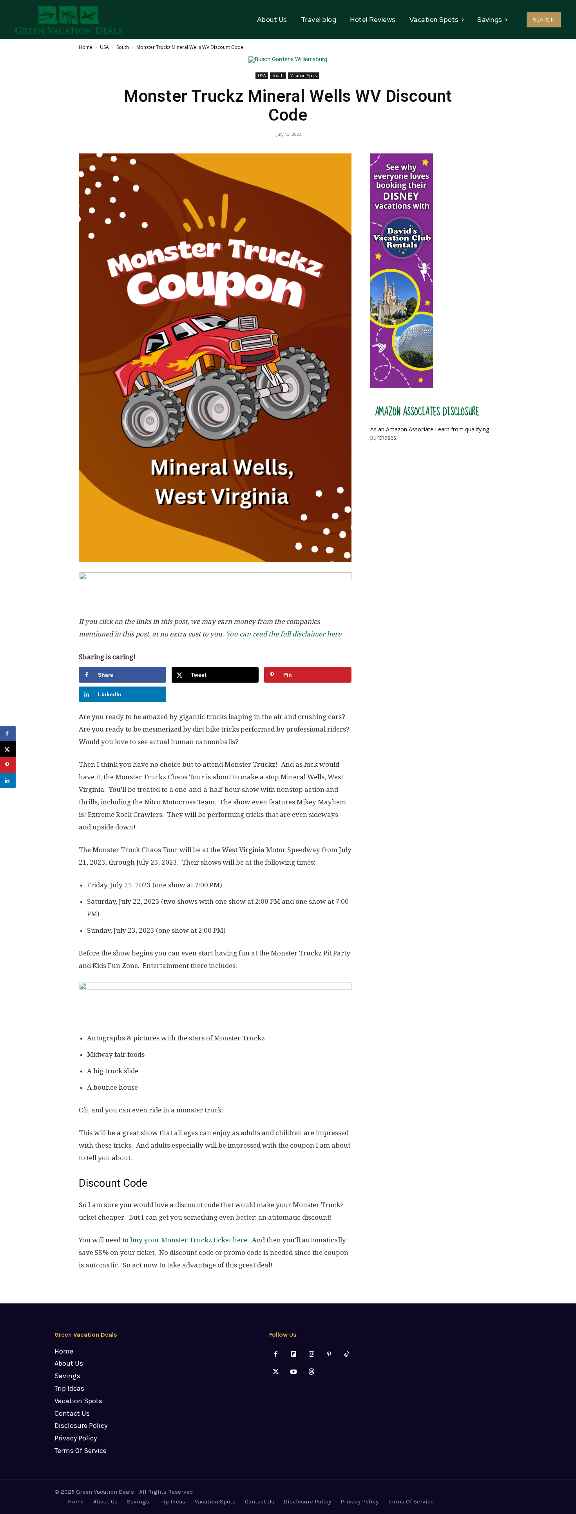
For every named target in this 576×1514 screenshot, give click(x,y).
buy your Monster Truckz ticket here (188, 1240)
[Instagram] (311, 1354)
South (122, 47)
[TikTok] (346, 1354)
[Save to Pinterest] (8, 765)
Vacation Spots (303, 75)
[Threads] (311, 1372)
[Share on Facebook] (8, 733)
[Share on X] (8, 749)
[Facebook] (276, 1354)
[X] (276, 1372)
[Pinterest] (329, 1354)
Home (85, 47)
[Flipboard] (294, 1354)
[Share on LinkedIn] (8, 780)
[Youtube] (294, 1372)
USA (104, 47)
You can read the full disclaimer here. (284, 634)
